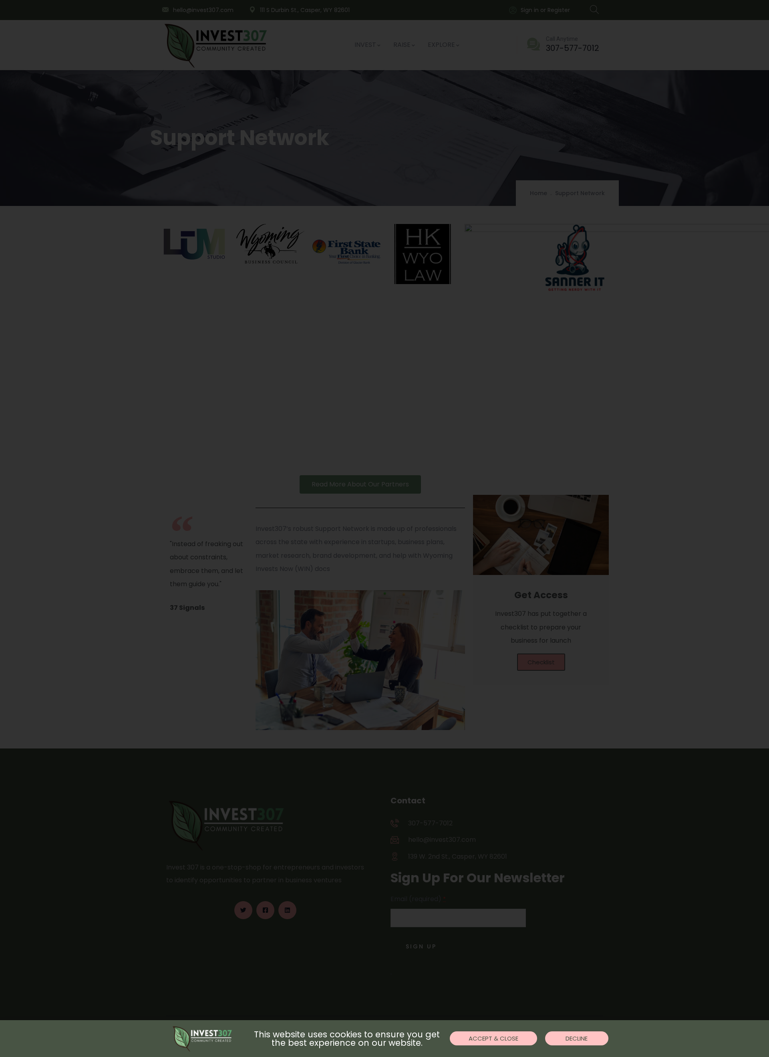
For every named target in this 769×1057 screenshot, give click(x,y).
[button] (493, 1038)
